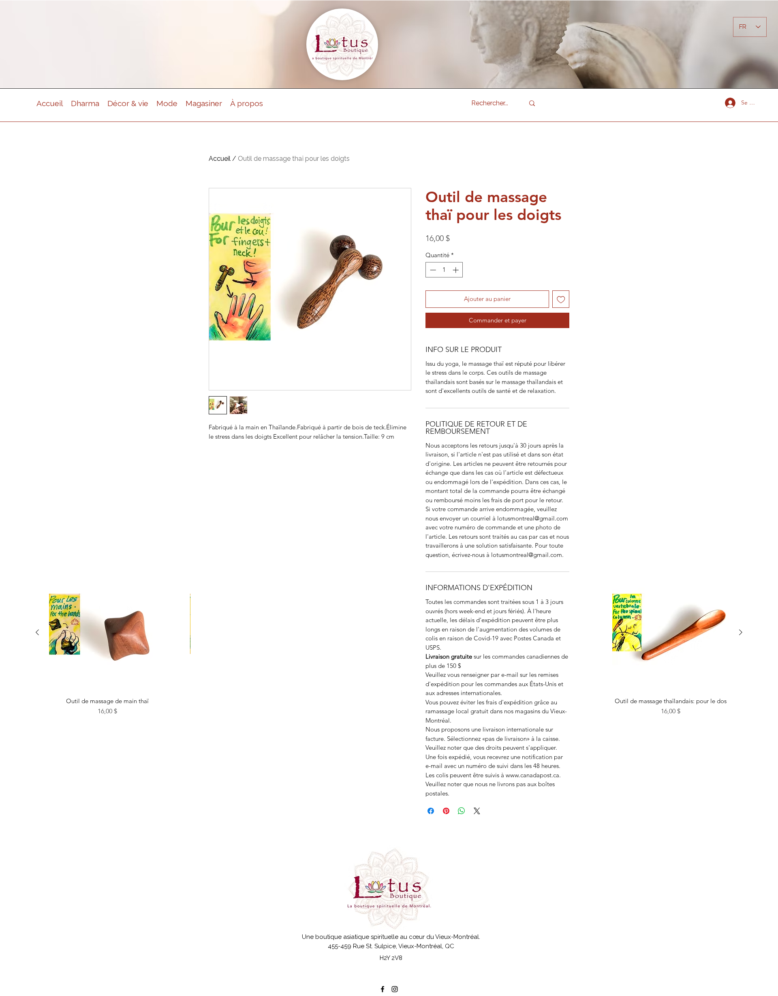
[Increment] (456, 269)
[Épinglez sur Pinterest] (446, 811)
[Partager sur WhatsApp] (461, 811)
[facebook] (382, 989)
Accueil (220, 158)
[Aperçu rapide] (107, 632)
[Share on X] (477, 811)
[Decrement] (432, 269)
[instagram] (395, 989)
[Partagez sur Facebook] (431, 811)
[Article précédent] (37, 632)
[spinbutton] (444, 269)
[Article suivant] (741, 632)
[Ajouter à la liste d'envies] (561, 299)
